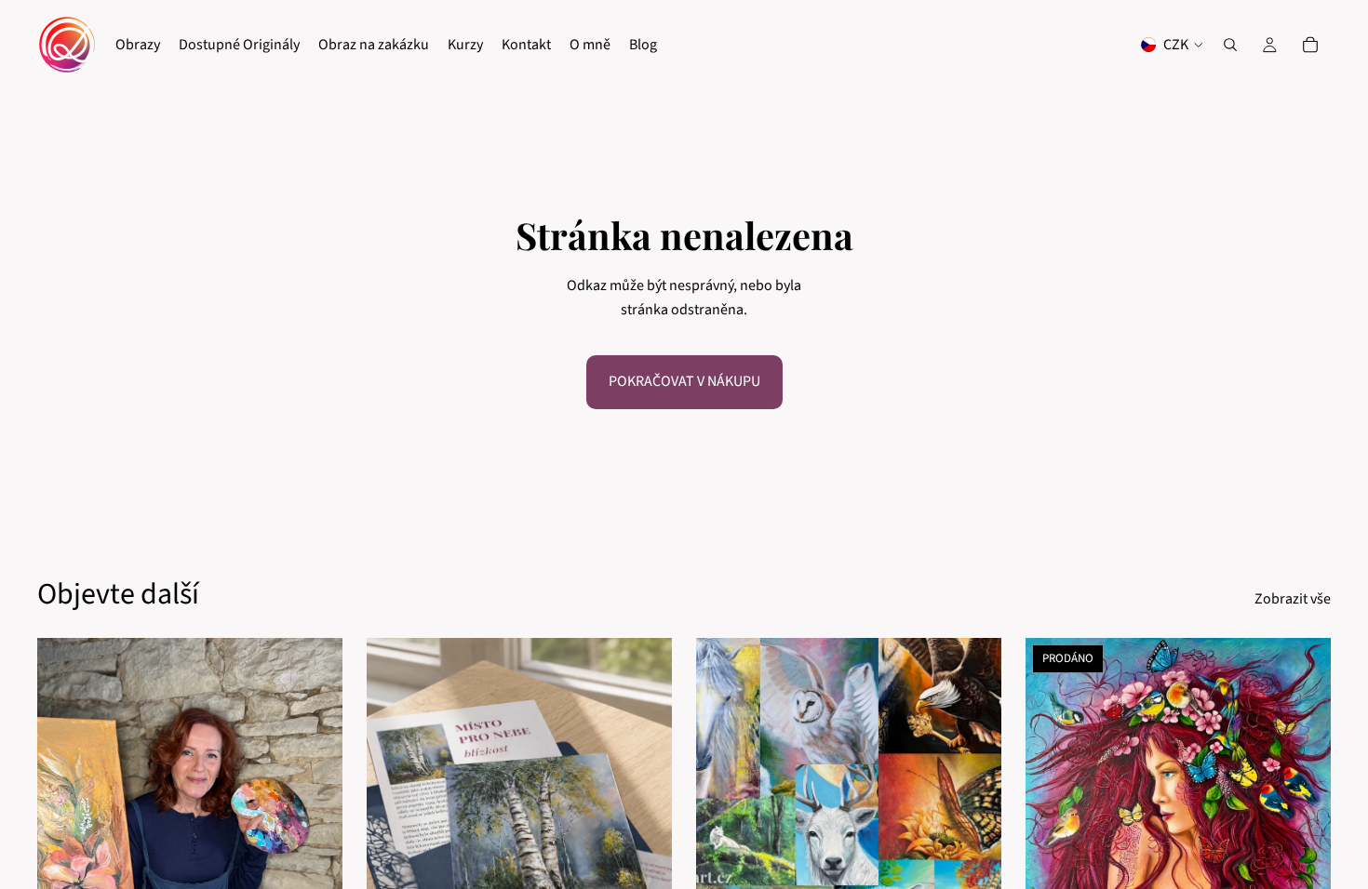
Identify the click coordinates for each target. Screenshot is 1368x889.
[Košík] (1310, 44)
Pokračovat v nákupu (684, 381)
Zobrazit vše (1292, 599)
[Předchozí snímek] (394, 828)
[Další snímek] (644, 828)
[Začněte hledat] (1230, 44)
